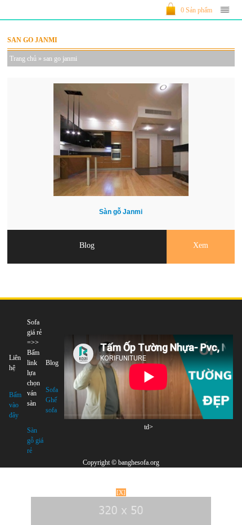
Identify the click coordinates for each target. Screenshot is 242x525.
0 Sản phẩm (196, 10)
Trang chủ (23, 59)
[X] (121, 492)
